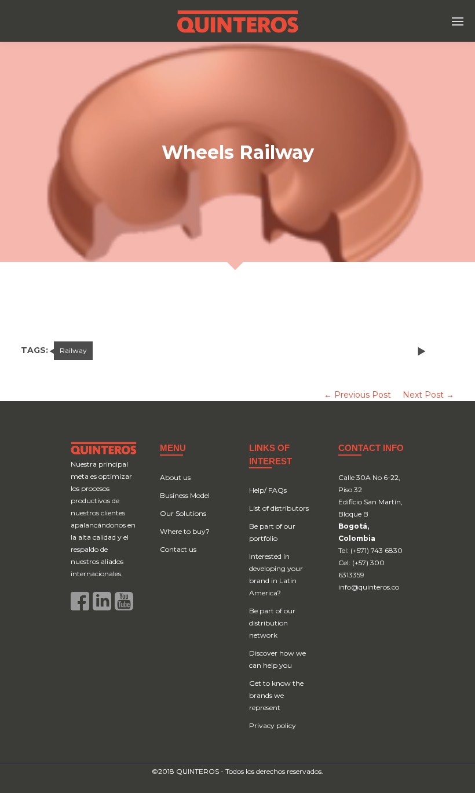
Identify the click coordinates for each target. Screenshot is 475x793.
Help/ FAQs (268, 490)
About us (175, 477)
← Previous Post (357, 395)
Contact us (178, 549)
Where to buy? (185, 531)
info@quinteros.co (368, 587)
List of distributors (279, 508)
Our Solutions (183, 513)
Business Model (185, 495)
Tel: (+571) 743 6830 (370, 550)
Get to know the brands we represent (276, 695)
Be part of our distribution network (272, 622)
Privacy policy (272, 725)
